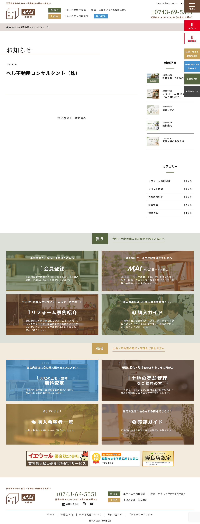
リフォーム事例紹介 (168, 181)
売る (55, 16)
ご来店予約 (192, 79)
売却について (168, 197)
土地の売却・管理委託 (76, 16)
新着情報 (168, 205)
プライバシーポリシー (141, 514)
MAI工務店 (106, 521)
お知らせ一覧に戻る (73, 118)
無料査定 (101, 16)
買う (56, 10)
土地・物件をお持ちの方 (192, 54)
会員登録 (192, 41)
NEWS (50, 514)
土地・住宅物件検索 (75, 10)
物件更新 (168, 213)
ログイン (192, 28)
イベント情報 (168, 189)
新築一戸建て (108, 10)
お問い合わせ (192, 91)
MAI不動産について (167, 3)
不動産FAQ (67, 514)
